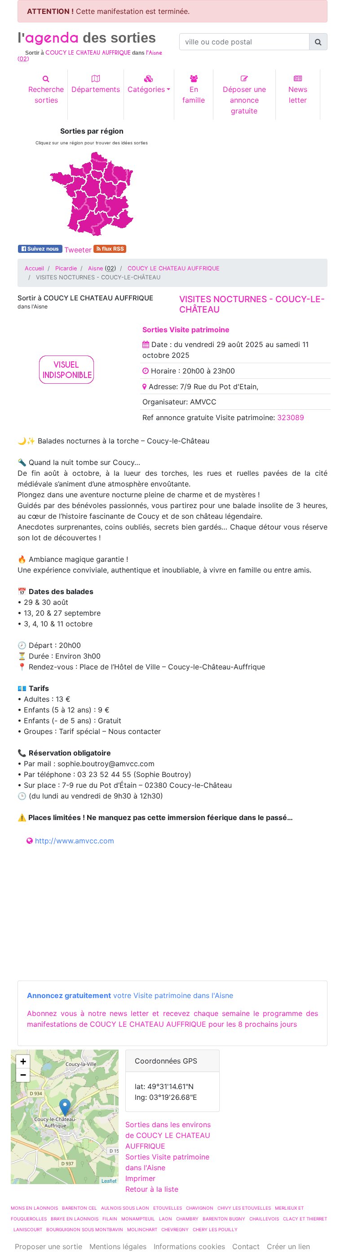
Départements (95, 89)
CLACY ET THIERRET (305, 1218)
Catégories (146, 89)
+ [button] (23, 1061)
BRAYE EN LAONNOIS (74, 1218)
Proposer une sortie (48, 1246)
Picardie (66, 268)
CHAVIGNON (199, 1208)
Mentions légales (117, 1246)
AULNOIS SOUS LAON (125, 1208)
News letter (297, 94)
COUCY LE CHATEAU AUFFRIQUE (174, 268)
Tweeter (78, 249)
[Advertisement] (253, 183)
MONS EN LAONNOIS (34, 1208)
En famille (193, 94)
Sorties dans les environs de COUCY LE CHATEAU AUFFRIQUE (168, 1135)
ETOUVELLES (167, 1208)
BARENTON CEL (79, 1208)
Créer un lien (288, 1246)
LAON (165, 1218)
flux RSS (112, 248)
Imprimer (140, 1178)
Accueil (34, 268)
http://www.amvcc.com (74, 840)
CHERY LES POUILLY (215, 1229)
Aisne (95, 268)
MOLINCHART (142, 1229)
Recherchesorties (46, 94)
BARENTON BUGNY (224, 1218)
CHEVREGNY (175, 1229)
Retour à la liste (151, 1189)
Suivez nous (43, 248)
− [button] (23, 1075)
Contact (246, 1246)
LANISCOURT (27, 1229)
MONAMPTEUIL (138, 1218)
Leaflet (109, 1180)
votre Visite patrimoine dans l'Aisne (130, 995)
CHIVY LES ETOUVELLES (244, 1208)
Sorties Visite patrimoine (186, 329)
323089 (290, 417)
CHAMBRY (187, 1218)
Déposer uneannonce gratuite (244, 100)
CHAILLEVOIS (264, 1218)
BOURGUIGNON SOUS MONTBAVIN (84, 1229)
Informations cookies (189, 1246)
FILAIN (109, 1218)
